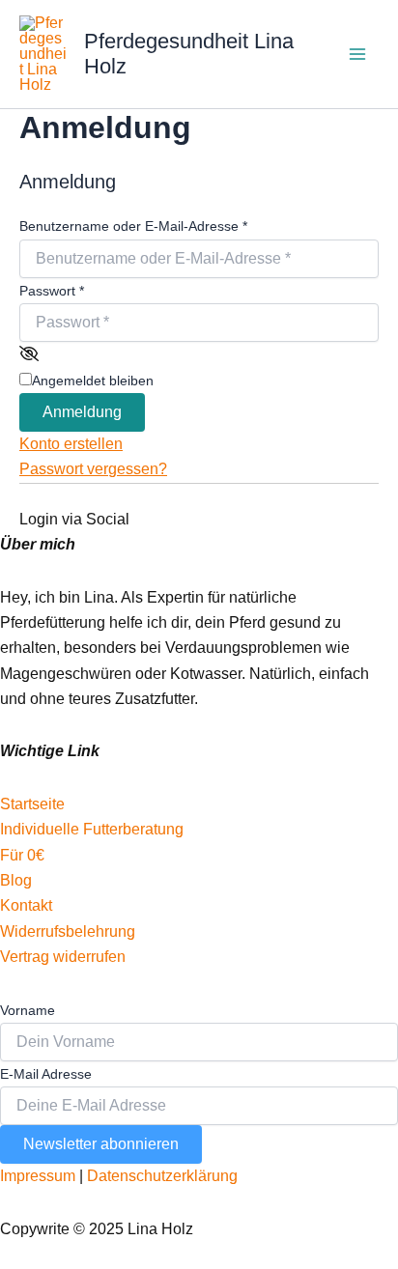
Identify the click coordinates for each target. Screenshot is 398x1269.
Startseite (32, 804)
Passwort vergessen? (93, 469)
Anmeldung (82, 412)
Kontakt (26, 905)
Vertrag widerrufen (63, 956)
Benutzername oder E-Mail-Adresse (133, 226)
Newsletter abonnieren (101, 1144)
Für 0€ (24, 855)
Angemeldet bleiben (93, 380)
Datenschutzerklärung (162, 1176)
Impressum (37, 1176)
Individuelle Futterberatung (92, 829)
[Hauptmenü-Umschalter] (357, 54)
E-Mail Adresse (46, 1074)
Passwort (51, 290)
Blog (16, 880)
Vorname (27, 1010)
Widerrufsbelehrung (67, 931)
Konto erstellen (71, 444)
